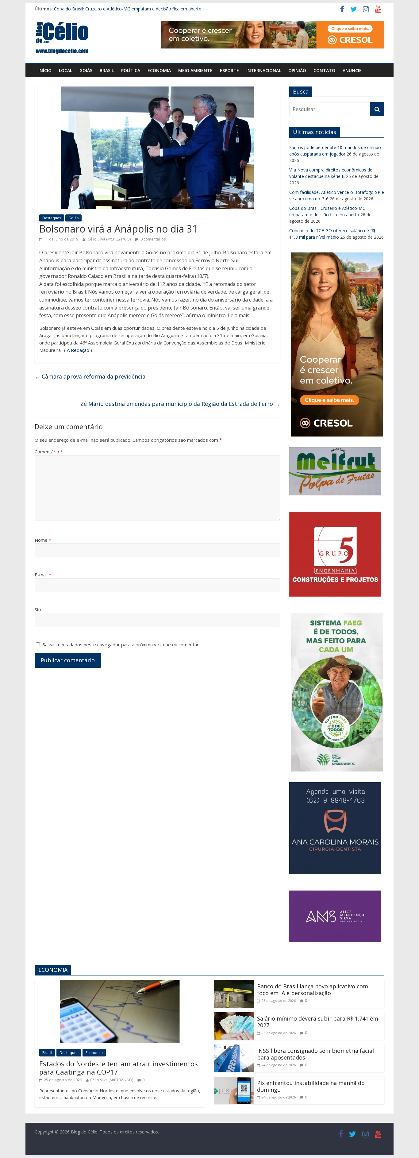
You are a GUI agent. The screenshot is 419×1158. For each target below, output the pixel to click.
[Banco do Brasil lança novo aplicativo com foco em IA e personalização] (234, 983)
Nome (43, 540)
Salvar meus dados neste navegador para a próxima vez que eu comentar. (121, 644)
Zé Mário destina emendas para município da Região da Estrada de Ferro (180, 403)
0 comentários (153, 239)
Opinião (297, 70)
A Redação (78, 350)
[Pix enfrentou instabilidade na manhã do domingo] (234, 1080)
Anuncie (352, 70)
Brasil (107, 70)
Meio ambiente (195, 70)
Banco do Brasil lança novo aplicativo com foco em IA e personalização (312, 990)
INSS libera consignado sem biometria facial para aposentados (315, 1054)
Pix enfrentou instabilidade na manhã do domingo (311, 1086)
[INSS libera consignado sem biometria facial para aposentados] (234, 1048)
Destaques (51, 218)
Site (39, 609)
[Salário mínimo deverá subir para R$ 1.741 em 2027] (234, 1016)
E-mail (43, 574)
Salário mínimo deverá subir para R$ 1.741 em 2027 (317, 1022)
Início (45, 70)
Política (130, 70)
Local (65, 70)
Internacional (263, 70)
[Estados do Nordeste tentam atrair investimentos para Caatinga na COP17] (120, 983)
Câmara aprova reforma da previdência (90, 376)
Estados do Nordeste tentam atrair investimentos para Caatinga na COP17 (118, 1067)
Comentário (49, 451)
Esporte (229, 70)
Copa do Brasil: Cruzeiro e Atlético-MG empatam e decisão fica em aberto (128, 9)
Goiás (85, 70)
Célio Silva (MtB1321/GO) (110, 239)
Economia (159, 70)
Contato (324, 70)
